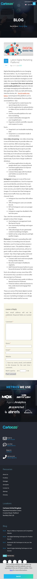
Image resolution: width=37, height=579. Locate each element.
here (11, 570)
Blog (25, 26)
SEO (20, 66)
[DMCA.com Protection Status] (8, 556)
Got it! (18, 576)
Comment (9, 322)
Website (8, 356)
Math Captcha (10, 371)
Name (8, 343)
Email (8, 350)
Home (21, 26)
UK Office (31, 5)
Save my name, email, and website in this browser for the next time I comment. (18, 365)
